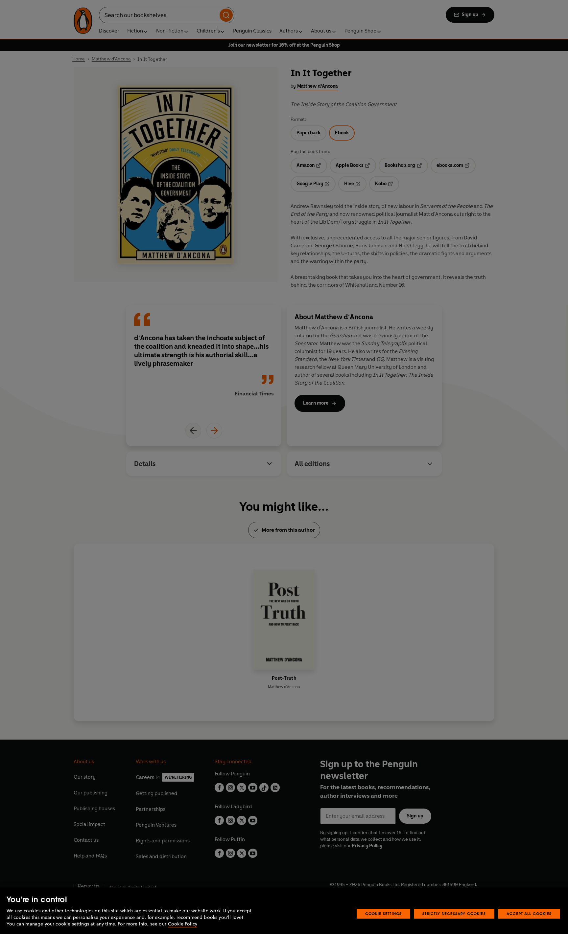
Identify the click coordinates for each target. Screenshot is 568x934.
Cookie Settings (383, 913)
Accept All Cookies (529, 913)
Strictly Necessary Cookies (454, 913)
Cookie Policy (182, 924)
